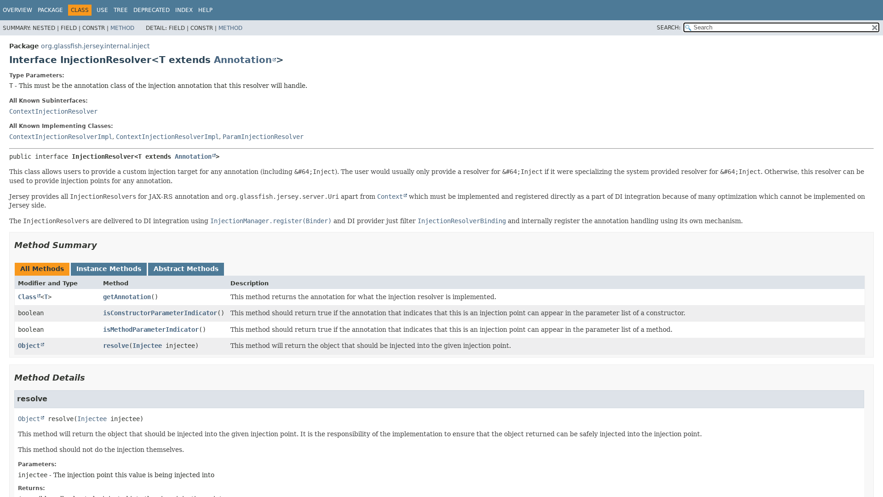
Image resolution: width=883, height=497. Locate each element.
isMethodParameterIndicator (151, 329)
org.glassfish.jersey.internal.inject (95, 46)
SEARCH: (669, 27)
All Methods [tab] (42, 268)
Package (50, 10)
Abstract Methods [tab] (186, 268)
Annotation (243, 59)
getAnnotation (127, 297)
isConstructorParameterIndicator (160, 313)
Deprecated (151, 10)
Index (184, 10)
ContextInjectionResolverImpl (60, 136)
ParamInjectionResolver (263, 136)
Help (205, 10)
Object (29, 345)
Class (27, 297)
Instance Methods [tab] (108, 268)
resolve (116, 345)
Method (122, 28)
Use (102, 10)
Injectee (147, 345)
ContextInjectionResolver (53, 111)
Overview (17, 10)
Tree (121, 10)
